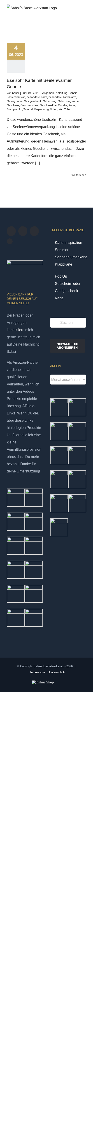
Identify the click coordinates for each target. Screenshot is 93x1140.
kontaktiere (15, 330)
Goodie (62, 105)
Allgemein (48, 93)
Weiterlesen (79, 175)
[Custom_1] (10, 241)
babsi (15, 93)
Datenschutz (57, 672)
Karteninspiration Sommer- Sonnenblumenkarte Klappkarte (68, 253)
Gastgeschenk (33, 101)
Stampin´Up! (14, 109)
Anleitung (61, 93)
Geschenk (13, 105)
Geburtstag (49, 101)
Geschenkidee (29, 105)
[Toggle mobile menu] (84, 14)
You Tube (64, 109)
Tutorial (28, 109)
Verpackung (41, 109)
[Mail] (34, 231)
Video (53, 109)
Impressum (37, 672)
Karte (71, 105)
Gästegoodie (15, 101)
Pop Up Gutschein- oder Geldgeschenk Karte (67, 287)
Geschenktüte (48, 105)
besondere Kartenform (62, 97)
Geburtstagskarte (68, 101)
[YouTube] (11, 231)
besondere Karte (37, 97)
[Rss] (22, 231)
